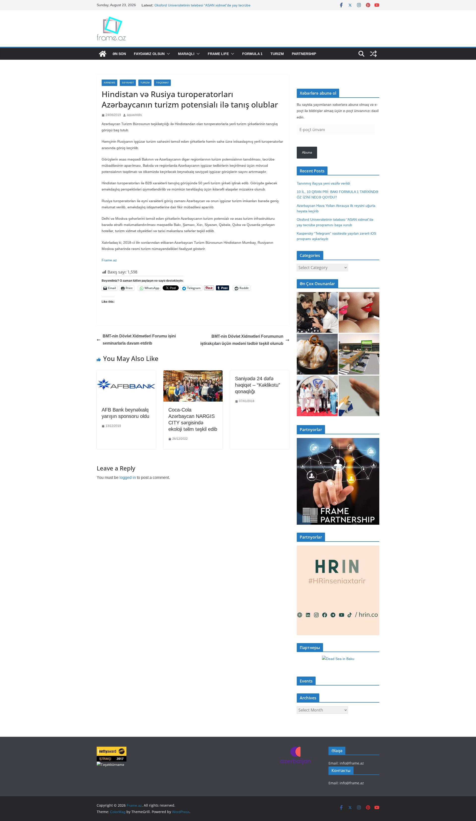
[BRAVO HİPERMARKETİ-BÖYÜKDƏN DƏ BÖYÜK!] (359, 354)
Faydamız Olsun (149, 54)
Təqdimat (162, 82)
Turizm (277, 54)
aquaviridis (134, 115)
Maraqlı (186, 54)
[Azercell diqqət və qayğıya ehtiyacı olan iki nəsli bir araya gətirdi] (317, 312)
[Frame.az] (103, 54)
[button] (167, 53)
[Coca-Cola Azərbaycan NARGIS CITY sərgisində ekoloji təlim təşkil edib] (193, 374)
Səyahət (128, 82)
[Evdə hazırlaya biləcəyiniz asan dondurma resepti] (317, 354)
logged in (127, 477)
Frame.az (109, 260)
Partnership (304, 54)
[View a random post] (373, 54)
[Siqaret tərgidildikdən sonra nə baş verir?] (359, 396)
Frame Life (218, 54)
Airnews (109, 82)
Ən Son (119, 54)
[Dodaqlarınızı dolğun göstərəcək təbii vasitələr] (359, 312)
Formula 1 (252, 54)
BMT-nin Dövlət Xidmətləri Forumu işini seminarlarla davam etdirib (139, 339)
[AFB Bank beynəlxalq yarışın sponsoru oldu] (126, 374)
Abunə (307, 152)
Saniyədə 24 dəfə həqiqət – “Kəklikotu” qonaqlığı (257, 385)
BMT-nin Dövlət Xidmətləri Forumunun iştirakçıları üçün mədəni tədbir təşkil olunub (241, 340)
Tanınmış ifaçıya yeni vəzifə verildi (323, 183)
